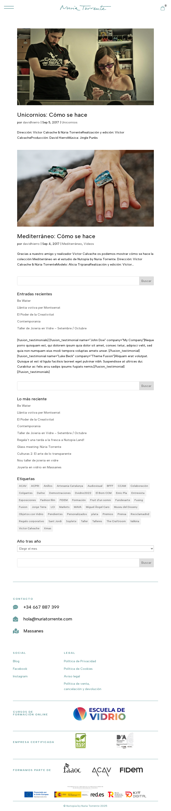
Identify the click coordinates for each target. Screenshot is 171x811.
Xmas (47, 528)
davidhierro (31, 122)
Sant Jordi (55, 521)
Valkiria (134, 521)
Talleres (97, 521)
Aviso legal (72, 676)
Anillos (48, 485)
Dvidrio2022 (83, 493)
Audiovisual (95, 485)
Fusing (138, 500)
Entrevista (138, 493)
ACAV (22, 485)
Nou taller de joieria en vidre (37, 460)
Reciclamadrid (140, 514)
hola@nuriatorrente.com (47, 619)
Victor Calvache (29, 528)
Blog (16, 661)
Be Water (24, 301)
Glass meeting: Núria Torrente (39, 447)
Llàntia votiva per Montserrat (38, 308)
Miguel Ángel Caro (98, 507)
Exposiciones (27, 500)
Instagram (20, 676)
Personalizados (77, 514)
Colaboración (139, 485)
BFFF (110, 485)
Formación (79, 500)
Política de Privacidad (80, 661)
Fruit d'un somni (100, 500)
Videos (89, 244)
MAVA (77, 507)
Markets (64, 507)
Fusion (23, 507)
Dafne (41, 493)
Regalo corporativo (31, 521)
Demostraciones (60, 493)
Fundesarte (122, 500)
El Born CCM (104, 493)
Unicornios (69, 122)
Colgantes (26, 493)
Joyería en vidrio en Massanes (39, 467)
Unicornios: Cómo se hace (52, 114)
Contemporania (29, 321)
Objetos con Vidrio (31, 514)
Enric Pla (121, 493)
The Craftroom (116, 521)
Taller (84, 521)
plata (94, 514)
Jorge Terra (39, 507)
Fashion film (47, 500)
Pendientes (55, 514)
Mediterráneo (72, 244)
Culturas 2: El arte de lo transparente (44, 454)
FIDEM (64, 500)
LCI (53, 507)
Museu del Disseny (125, 507)
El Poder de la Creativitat (35, 314)
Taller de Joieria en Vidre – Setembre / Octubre (52, 328)
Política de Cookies (78, 669)
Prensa (122, 514)
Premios (108, 514)
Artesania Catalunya (70, 485)
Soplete (71, 521)
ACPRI (35, 485)
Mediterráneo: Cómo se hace (56, 236)
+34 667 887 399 (41, 607)
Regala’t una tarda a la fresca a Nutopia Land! (50, 440)
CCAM (122, 485)
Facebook (20, 669)
